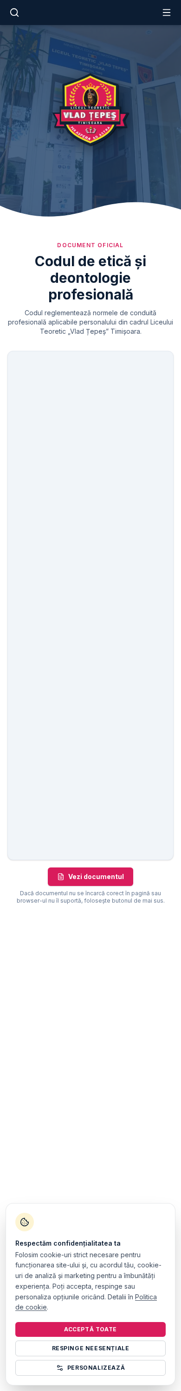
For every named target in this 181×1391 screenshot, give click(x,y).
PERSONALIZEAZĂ (96, 1367)
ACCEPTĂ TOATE (90, 1329)
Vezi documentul (96, 876)
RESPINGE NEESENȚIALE (90, 1348)
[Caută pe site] (14, 12)
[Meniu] (167, 12)
